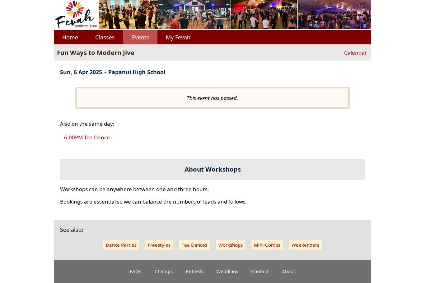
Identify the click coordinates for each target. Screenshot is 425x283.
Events (140, 37)
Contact (260, 271)
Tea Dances (194, 245)
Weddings (227, 271)
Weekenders (305, 245)
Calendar (355, 52)
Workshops (230, 245)
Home (70, 37)
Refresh (194, 271)
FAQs (135, 271)
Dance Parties (121, 245)
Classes (105, 37)
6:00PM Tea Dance (87, 137)
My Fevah (178, 37)
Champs (164, 271)
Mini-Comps (267, 245)
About (288, 271)
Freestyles (159, 245)
